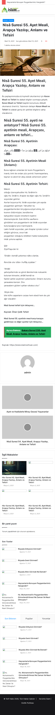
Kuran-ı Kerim (8, 20)
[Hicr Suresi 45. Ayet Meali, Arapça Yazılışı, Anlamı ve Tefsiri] (41, 496)
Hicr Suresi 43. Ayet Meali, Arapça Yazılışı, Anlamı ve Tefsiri (40, 479)
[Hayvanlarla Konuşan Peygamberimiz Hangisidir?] (9, 587)
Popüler (29, 618)
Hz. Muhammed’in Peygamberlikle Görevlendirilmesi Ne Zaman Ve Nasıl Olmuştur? (34, 597)
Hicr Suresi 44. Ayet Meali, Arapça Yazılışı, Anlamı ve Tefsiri (13, 508)
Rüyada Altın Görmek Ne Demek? (32, 572)
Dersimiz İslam (44, 699)
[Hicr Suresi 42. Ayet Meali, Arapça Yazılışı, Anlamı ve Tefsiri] (14, 468)
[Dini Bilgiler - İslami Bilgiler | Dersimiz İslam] (12, 9)
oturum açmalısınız (27, 531)
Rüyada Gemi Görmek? (28, 560)
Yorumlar (46, 618)
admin (27, 372)
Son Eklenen (10, 618)
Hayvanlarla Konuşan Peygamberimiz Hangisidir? (26, 2)
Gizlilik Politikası (27, 703)
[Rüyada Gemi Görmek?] (9, 564)
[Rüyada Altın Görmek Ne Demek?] (9, 575)
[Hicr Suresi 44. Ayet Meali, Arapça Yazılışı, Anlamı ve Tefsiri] (14, 496)
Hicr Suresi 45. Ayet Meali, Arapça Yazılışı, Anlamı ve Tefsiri (40, 508)
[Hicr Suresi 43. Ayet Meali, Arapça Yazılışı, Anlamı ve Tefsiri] (41, 468)
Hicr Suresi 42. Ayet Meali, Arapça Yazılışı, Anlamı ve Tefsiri (13, 479)
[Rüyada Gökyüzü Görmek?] (9, 552)
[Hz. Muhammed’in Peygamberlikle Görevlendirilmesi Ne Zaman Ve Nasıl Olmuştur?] (9, 601)
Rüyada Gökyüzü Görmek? (29, 549)
